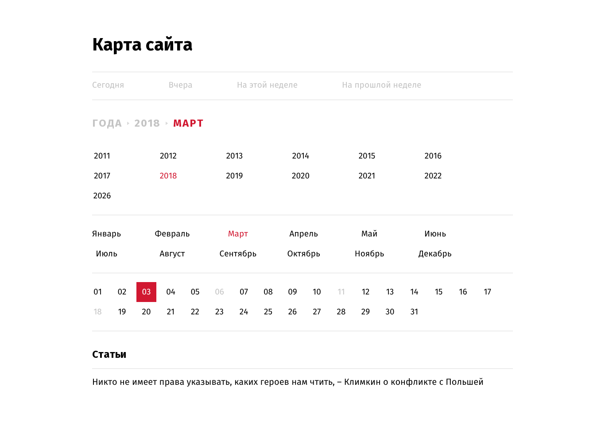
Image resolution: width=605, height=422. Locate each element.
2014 (300, 156)
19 (122, 312)
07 (244, 292)
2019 (234, 176)
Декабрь (435, 254)
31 (415, 312)
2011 (102, 156)
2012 (168, 156)
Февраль (172, 234)
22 (195, 312)
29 (365, 312)
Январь (106, 234)
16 (463, 292)
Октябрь (304, 254)
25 (268, 312)
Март (188, 123)
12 (366, 292)
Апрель (304, 234)
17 (487, 292)
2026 (102, 196)
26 (292, 312)
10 (317, 292)
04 (170, 292)
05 (194, 292)
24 (244, 312)
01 (97, 292)
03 (146, 292)
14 (414, 292)
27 (317, 312)
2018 (148, 123)
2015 (367, 156)
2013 (234, 156)
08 (268, 292)
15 (439, 292)
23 (219, 312)
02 (121, 292)
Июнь (435, 234)
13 (390, 292)
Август (172, 254)
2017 (102, 176)
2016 (433, 156)
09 (292, 292)
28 (341, 312)
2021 (367, 176)
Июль (106, 254)
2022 (433, 176)
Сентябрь (238, 254)
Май (369, 234)
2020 (301, 176)
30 (389, 312)
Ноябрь (370, 254)
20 (146, 312)
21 (171, 312)
